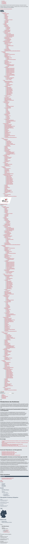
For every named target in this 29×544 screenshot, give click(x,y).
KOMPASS (6, 294)
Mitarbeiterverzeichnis (8, 249)
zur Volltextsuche (4, 3)
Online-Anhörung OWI (9, 78)
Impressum (3, 484)
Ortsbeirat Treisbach (9, 91)
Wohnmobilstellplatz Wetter (10, 152)
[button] (3, 391)
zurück (1, 480)
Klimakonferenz (8, 121)
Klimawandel (6, 114)
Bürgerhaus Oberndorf (9, 179)
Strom (7, 104)
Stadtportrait (5, 217)
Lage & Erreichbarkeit (8, 194)
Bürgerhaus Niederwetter (9, 178)
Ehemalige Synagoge (8, 158)
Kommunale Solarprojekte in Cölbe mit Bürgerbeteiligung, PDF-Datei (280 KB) (12, 444)
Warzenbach (6, 22)
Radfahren (6, 146)
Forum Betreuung (7, 134)
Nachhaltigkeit (8, 113)
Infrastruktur (3, 166)
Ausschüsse (8, 82)
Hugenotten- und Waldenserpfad (10, 144)
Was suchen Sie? (2, 393)
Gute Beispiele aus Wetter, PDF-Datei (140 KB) (8, 451)
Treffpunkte (6, 32)
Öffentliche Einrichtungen (6, 174)
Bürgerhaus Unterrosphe (9, 183)
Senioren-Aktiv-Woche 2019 (10, 35)
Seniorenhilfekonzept (8, 38)
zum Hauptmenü (4, 1)
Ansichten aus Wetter (8, 30)
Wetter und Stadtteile (6, 13)
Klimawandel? (8, 118)
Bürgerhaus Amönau (9, 177)
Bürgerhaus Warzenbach (9, 184)
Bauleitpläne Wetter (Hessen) (10, 64)
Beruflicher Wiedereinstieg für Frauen (10, 126)
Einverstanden (2, 11)
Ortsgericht (6, 129)
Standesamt (6, 67)
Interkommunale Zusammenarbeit (9, 100)
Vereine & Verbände (7, 149)
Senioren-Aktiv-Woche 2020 (10, 34)
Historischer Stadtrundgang (8, 164)
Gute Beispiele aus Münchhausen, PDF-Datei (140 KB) (9, 452)
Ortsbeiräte (6, 86)
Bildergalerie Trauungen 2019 (10, 68)
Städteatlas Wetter (7, 224)
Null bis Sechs (7, 128)
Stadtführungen (7, 358)
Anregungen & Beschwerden (10, 77)
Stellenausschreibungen (8, 62)
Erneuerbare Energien (8, 301)
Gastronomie (6, 148)
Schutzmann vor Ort (7, 133)
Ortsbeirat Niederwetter (9, 88)
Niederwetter (6, 16)
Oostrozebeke (8, 28)
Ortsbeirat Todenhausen (9, 90)
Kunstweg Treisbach (7, 160)
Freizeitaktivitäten (5, 139)
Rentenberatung (7, 130)
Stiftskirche (6, 159)
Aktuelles (7, 48)
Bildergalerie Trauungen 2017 (10, 69)
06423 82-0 (7, 493)
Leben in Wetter (4, 12)
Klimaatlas (7, 116)
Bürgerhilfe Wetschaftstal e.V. (9, 320)
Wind (7, 109)
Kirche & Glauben (7, 49)
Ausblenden (2, 10)
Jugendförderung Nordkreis (8, 42)
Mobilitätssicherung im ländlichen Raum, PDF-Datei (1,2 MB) (10, 445)
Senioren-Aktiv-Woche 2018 (10, 36)
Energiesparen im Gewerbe (10, 106)
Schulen (6, 188)
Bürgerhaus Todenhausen (9, 181)
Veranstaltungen (7, 150)
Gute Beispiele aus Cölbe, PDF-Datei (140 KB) (8, 454)
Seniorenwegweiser (7, 40)
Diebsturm (6, 352)
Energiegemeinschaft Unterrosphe (11, 120)
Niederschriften (8, 85)
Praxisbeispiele (7, 119)
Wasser (7, 110)
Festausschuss (8, 44)
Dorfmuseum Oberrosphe (8, 157)
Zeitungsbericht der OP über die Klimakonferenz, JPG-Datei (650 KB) (11, 455)
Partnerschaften (7, 26)
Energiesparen (7, 102)
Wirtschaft (4, 167)
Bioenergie (7, 111)
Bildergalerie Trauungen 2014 (10, 72)
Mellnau (6, 15)
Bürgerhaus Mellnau (9, 371)
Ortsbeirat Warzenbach (9, 93)
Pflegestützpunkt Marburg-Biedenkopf (10, 135)
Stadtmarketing (7, 56)
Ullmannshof (6, 136)
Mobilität (7, 105)
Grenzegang (6, 43)
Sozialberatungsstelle (8, 132)
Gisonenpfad (8, 145)
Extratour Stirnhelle (8, 141)
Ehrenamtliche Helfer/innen (8, 230)
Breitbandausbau (7, 171)
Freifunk (6, 365)
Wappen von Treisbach (9, 19)
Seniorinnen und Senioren (6, 31)
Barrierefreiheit (4, 486)
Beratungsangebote (6, 123)
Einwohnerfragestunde (9, 84)
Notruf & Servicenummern (8, 124)
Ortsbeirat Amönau (8, 87)
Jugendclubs (6, 186)
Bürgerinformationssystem (8, 81)
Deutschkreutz (8, 27)
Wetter (6, 23)
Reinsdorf (7, 29)
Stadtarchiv (6, 189)
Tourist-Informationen (7, 165)
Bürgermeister (7, 97)
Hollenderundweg (8, 142)
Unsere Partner (7, 169)
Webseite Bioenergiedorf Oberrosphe (7, 478)
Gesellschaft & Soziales (6, 41)
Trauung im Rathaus (9, 73)
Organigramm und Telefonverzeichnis (10, 54)
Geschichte (6, 25)
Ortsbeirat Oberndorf (9, 288)
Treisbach (6, 18)
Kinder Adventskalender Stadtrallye (11, 59)
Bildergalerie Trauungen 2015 (10, 71)
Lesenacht (7, 58)
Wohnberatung (7, 326)
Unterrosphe (6, 21)
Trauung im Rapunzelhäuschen (10, 268)
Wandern (6, 333)
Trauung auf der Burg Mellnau (10, 74)
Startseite (3, 394)
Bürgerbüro (6, 55)
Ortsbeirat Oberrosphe (9, 89)
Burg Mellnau (6, 156)
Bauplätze (7, 66)
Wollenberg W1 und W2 (9, 143)
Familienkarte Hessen (8, 243)
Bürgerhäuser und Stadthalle (9, 175)
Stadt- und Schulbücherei (8, 190)
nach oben (1, 481)
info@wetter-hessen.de (6, 495)
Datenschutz (3, 483)
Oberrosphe (6, 211)
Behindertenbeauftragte (8, 125)
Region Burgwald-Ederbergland (9, 173)
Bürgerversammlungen (8, 98)
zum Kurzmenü (4, 2)
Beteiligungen (7, 256)
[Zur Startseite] (6, 203)
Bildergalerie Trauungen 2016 (10, 70)
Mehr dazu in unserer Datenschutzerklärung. (6, 8)
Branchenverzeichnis (7, 168)
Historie (7, 46)
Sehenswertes (5, 155)
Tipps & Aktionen (8, 107)
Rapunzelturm (7, 161)
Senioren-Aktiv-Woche (8, 33)
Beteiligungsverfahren (11, 65)
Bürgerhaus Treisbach (9, 182)
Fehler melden (4, 485)
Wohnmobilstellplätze (8, 151)
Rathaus (4, 52)
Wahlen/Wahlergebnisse (8, 99)
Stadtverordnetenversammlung (9, 275)
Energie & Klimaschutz (6, 101)
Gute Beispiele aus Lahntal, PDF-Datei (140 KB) (8, 453)
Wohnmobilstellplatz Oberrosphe (10, 153)
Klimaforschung (8, 115)
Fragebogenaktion (8, 39)
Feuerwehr (6, 378)
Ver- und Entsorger (7, 75)
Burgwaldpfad (8, 140)
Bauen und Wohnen (7, 63)
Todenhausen (7, 20)
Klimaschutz (8, 112)
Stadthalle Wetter (8, 176)
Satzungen (6, 60)
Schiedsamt (6, 131)
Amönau (6, 14)
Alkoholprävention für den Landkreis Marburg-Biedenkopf (12, 50)
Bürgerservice (4, 51)
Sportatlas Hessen (7, 154)
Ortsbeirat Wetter (8, 94)
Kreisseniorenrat (7, 37)
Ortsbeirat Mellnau (8, 281)
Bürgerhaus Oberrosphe (9, 180)
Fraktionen (7, 83)
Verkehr (4, 193)
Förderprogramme (7, 307)
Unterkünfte (6, 163)
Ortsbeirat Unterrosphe (9, 92)
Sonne (7, 108)
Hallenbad (6, 147)
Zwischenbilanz (8, 122)
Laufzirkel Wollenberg (8, 339)
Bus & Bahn (6, 195)
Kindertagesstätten (7, 187)
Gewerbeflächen (7, 170)
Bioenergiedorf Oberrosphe (10, 313)
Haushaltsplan (7, 61)
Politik (4, 80)
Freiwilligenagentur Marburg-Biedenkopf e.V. (11, 137)
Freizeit (3, 138)
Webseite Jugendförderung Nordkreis (7, 522)
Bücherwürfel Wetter (7, 384)
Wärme (7, 103)
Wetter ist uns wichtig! (8, 236)
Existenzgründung (7, 172)
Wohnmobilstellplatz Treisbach (10, 345)
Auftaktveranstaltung (9, 57)
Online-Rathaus (7, 76)
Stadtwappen (6, 24)
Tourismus (4, 162)
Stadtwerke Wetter (4, 521)
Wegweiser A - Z (7, 53)
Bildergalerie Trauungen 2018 (10, 262)
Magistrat (6, 95)
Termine (7, 47)
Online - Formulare (8, 79)
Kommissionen (8, 96)
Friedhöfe (6, 192)
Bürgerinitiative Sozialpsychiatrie (9, 127)
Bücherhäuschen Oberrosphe (9, 191)
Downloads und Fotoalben (9, 45)
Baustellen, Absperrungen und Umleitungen (11, 196)
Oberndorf (6, 17)
